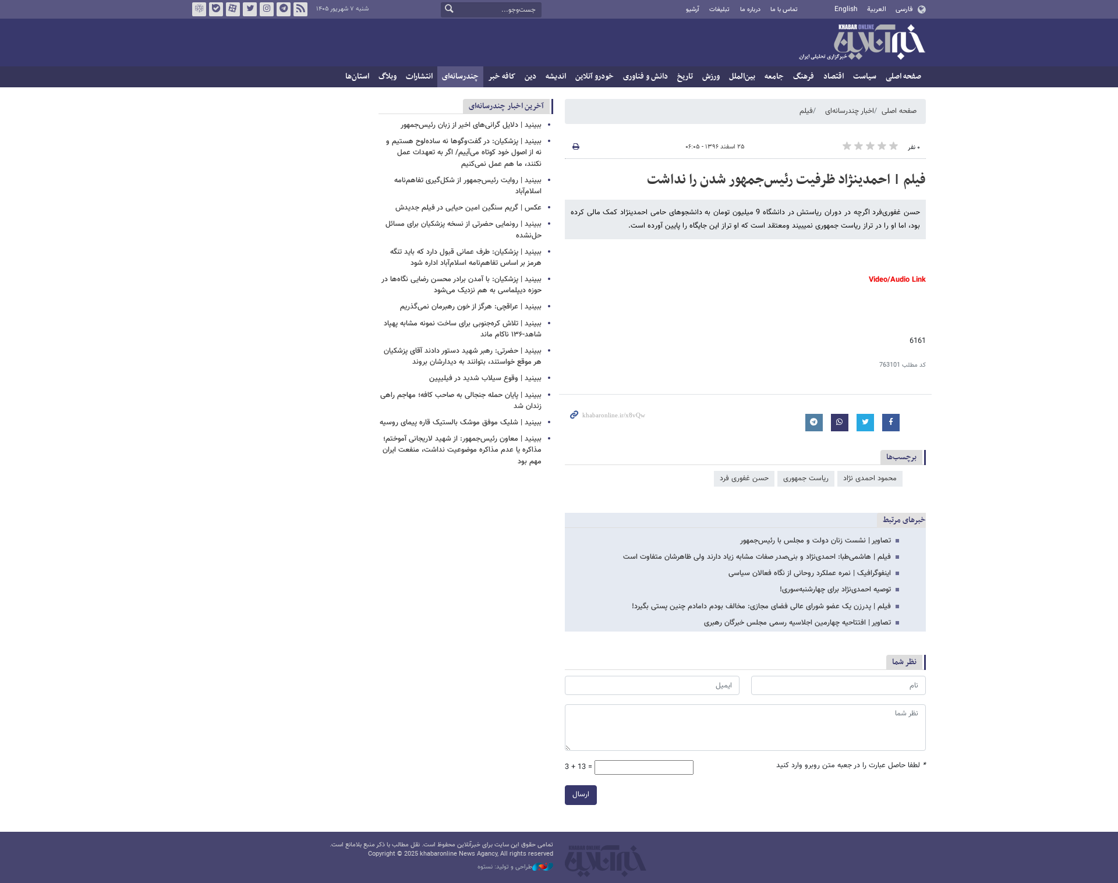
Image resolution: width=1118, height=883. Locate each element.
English (846, 9)
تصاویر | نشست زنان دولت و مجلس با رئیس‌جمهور (815, 541)
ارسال (580, 794)
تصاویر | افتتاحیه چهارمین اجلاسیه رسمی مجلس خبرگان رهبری (797, 623)
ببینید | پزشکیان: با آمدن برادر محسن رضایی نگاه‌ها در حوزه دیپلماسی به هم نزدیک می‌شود (461, 285)
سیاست (864, 76)
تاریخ (685, 76)
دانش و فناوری (645, 76)
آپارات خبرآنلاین (233, 9)
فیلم (806, 111)
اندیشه (556, 76)
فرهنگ (803, 76)
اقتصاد (833, 76)
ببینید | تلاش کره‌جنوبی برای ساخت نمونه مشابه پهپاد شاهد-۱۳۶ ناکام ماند (463, 329)
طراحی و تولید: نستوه (504, 867)
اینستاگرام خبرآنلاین (267, 9)
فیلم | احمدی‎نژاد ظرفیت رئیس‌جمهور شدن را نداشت (786, 180)
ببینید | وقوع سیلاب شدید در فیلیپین (485, 378)
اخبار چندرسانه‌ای (849, 111)
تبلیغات (719, 10)
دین (530, 76)
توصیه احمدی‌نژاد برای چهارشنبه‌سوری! (835, 589)
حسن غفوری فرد (744, 478)
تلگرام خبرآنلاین (284, 9)
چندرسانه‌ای (460, 76)
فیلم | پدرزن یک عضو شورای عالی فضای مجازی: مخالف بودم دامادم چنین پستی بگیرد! (761, 606)
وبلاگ (387, 76)
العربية (876, 9)
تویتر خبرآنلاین (250, 9)
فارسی (904, 9)
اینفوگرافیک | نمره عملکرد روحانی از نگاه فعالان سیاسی (809, 573)
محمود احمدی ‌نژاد (870, 478)
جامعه (774, 76)
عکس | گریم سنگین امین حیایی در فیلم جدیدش (468, 208)
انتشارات (419, 76)
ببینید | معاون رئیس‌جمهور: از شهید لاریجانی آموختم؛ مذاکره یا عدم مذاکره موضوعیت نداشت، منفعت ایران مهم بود (462, 450)
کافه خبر (501, 76)
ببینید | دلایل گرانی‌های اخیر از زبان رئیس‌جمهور (471, 125)
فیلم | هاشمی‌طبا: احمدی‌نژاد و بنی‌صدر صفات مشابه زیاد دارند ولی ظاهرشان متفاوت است (757, 557)
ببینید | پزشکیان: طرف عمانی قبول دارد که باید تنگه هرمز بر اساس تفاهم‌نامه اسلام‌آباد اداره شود (466, 257)
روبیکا (199, 9)
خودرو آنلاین (594, 76)
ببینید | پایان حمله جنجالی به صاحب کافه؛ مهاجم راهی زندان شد (461, 400)
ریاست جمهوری (806, 478)
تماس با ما (784, 10)
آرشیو (692, 10)
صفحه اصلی (903, 76)
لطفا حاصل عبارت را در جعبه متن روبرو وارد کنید (851, 765)
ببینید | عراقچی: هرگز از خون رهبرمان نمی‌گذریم (471, 307)
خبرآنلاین (862, 43)
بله (216, 9)
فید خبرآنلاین (300, 9)
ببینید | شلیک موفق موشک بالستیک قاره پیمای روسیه (461, 422)
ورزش (711, 76)
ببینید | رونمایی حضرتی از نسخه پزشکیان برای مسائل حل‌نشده (463, 229)
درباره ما (750, 10)
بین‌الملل (742, 76)
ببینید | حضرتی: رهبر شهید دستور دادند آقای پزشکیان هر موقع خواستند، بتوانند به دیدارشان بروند (463, 356)
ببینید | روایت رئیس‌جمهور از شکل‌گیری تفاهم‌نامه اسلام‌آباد (468, 186)
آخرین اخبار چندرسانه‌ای (506, 106)
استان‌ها (357, 76)
